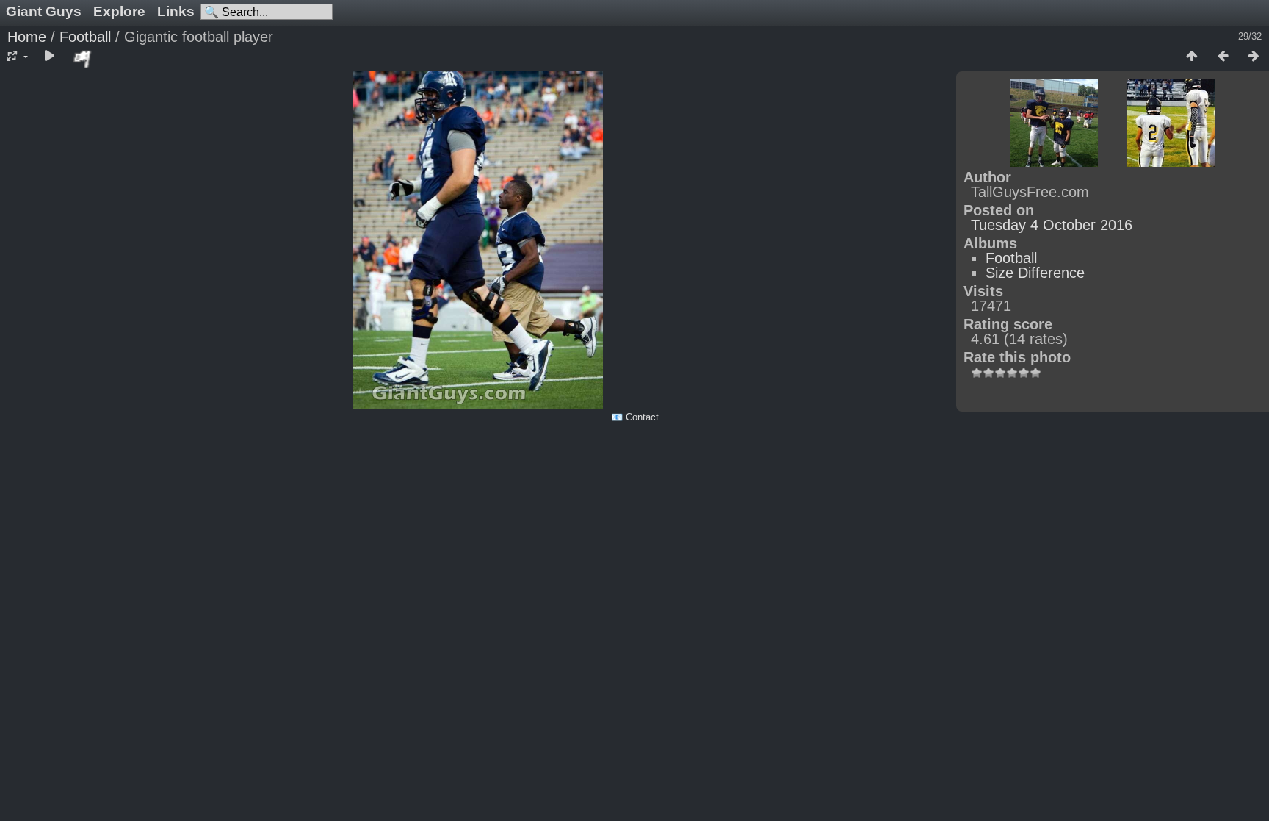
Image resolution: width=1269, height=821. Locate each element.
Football (85, 37)
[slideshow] (49, 56)
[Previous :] (1222, 56)
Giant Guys (44, 11)
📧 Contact (635, 417)
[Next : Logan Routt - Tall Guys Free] (1253, 56)
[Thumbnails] (1191, 56)
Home (26, 37)
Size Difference (1035, 273)
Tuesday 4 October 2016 (1051, 225)
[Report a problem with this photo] (83, 58)
